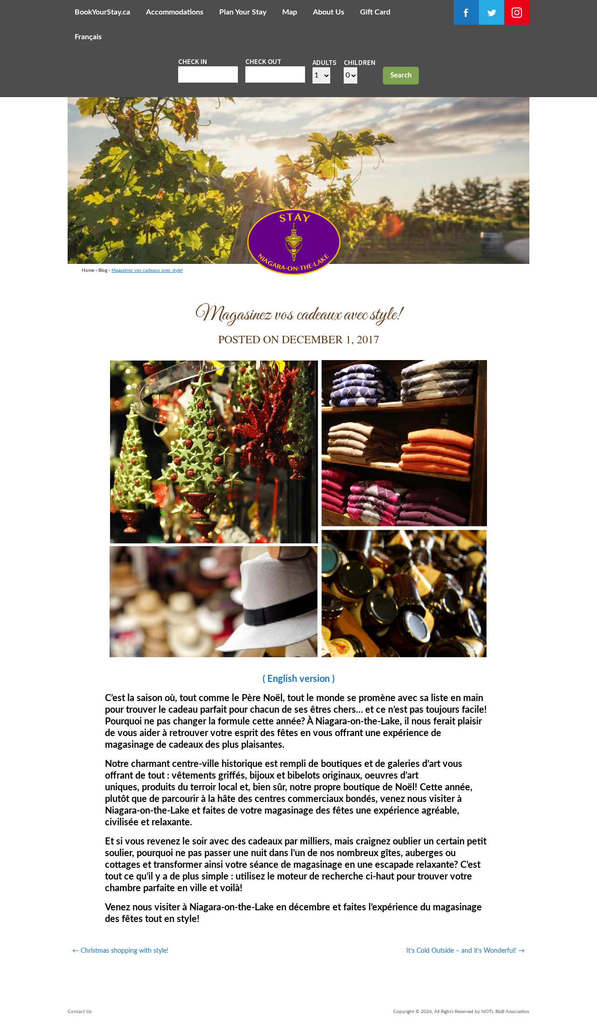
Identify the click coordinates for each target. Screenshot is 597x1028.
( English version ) (298, 679)
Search (400, 75)
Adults (324, 62)
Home (88, 270)
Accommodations (174, 12)
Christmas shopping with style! (120, 951)
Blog (102, 270)
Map (289, 12)
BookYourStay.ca (102, 12)
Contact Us (79, 1011)
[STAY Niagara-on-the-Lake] (293, 272)
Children (359, 62)
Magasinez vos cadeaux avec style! (147, 270)
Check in (192, 61)
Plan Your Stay (242, 12)
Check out (263, 61)
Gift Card (375, 12)
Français (88, 37)
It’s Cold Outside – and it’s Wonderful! (465, 951)
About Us (328, 12)
